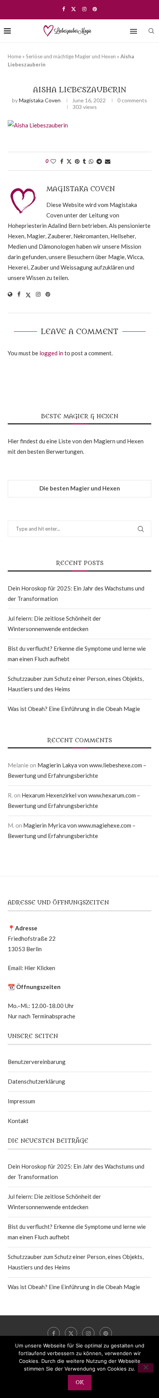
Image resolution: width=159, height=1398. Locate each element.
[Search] (151, 31)
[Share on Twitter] (69, 161)
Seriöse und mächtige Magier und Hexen (71, 56)
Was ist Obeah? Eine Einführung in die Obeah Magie (74, 708)
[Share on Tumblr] (84, 161)
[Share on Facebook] (61, 161)
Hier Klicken (39, 967)
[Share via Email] (107, 161)
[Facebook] (63, 9)
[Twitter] (73, 9)
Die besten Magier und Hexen (79, 488)
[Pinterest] (95, 9)
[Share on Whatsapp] (91, 161)
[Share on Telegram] (99, 161)
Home (14, 56)
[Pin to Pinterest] (77, 161)
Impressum (21, 1101)
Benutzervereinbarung (37, 1061)
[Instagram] (84, 9)
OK (80, 1382)
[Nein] (145, 1368)
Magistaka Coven (40, 100)
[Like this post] (53, 161)
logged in (51, 353)
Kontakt (18, 1120)
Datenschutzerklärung (36, 1081)
